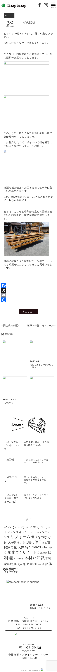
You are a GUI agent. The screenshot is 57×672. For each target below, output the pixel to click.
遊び (13, 569)
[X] (28, 290)
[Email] (28, 295)
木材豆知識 (34, 557)
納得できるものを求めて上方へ (41, 365)
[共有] (28, 299)
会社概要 (13, 654)
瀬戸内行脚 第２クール (40, 325)
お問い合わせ (29, 658)
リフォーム (20, 536)
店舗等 (44, 553)
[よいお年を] (15, 386)
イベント (12, 527)
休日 (38, 541)
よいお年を (8, 402)
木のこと (9, 15)
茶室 (39, 564)
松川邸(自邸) (18, 564)
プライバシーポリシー (35, 654)
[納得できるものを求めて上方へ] (42, 349)
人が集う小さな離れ (21, 542)
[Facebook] (28, 285)
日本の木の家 (19, 559)
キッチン (24, 532)
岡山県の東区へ (11, 325)
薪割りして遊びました (40, 608)
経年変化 (32, 564)
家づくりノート (24, 552)
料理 (8, 558)
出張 (44, 542)
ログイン (23, 670)
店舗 (40, 552)
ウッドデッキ (32, 527)
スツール (35, 532)
